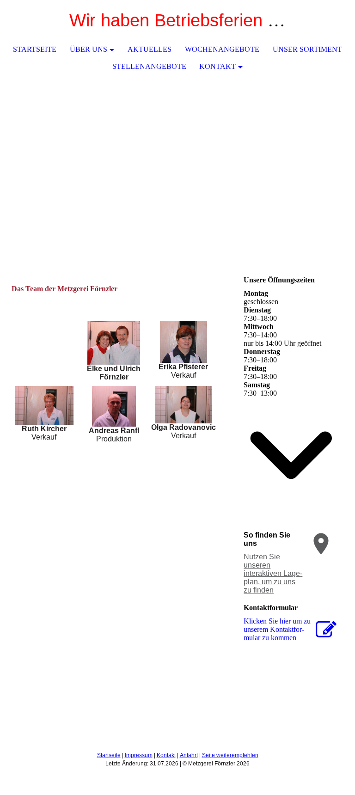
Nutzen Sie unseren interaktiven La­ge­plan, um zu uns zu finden (273, 573)
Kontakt (217, 66)
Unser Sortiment (307, 49)
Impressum (139, 755)
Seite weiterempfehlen (230, 755)
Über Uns (88, 49)
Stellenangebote (149, 66)
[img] (177, 145)
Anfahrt (189, 755)
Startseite (34, 49)
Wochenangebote (222, 49)
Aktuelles (149, 49)
